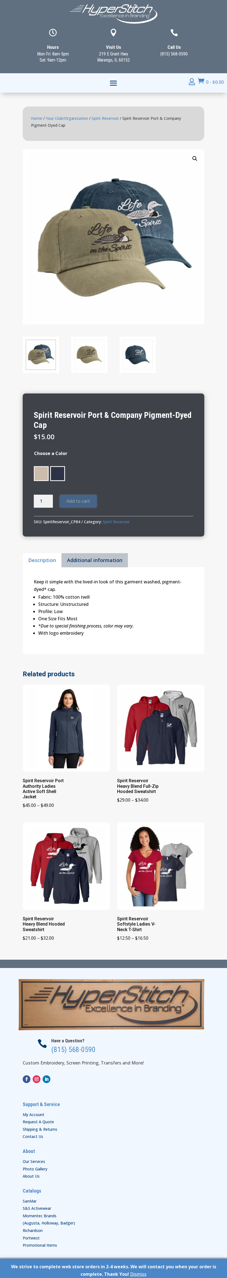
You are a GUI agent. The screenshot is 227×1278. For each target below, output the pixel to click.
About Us (31, 1176)
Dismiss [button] (138, 1274)
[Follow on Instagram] (36, 1079)
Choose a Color (50, 453)
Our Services (34, 1161)
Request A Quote (38, 1121)
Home (36, 118)
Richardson (33, 1230)
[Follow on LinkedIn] (46, 1079)
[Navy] (57, 473)
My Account (33, 1114)
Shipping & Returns (40, 1129)
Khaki (41, 473)
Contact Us (33, 1136)
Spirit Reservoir (105, 118)
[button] (195, 159)
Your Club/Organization (67, 118)
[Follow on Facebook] (26, 1079)
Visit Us (113, 47)
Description (42, 560)
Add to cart (78, 501)
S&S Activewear (37, 1208)
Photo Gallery (35, 1169)
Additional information (94, 560)
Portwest (31, 1238)
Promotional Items (40, 1245)
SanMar (30, 1201)
